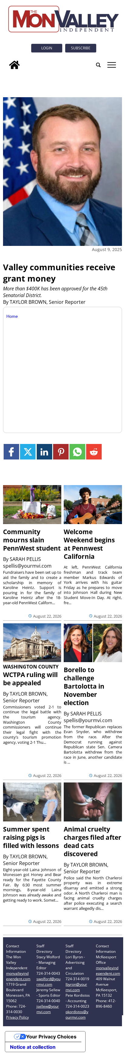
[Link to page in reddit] (94, 451)
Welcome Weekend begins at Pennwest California (89, 544)
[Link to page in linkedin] (44, 451)
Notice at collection (33, 1047)
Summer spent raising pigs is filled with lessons (31, 837)
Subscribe (80, 48)
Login (46, 48)
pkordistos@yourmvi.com (77, 1014)
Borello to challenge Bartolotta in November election (84, 686)
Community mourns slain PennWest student (32, 539)
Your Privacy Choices (51, 1037)
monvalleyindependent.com (18, 976)
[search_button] (98, 65)
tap (111, 65)
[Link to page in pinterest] (61, 451)
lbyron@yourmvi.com (76, 987)
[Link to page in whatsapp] (77, 451)
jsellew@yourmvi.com (47, 1009)
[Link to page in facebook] (11, 451)
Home (12, 316)
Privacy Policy (17, 1017)
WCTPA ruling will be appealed (30, 678)
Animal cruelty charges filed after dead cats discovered (92, 841)
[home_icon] (14, 65)
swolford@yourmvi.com (48, 981)
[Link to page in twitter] (27, 451)
